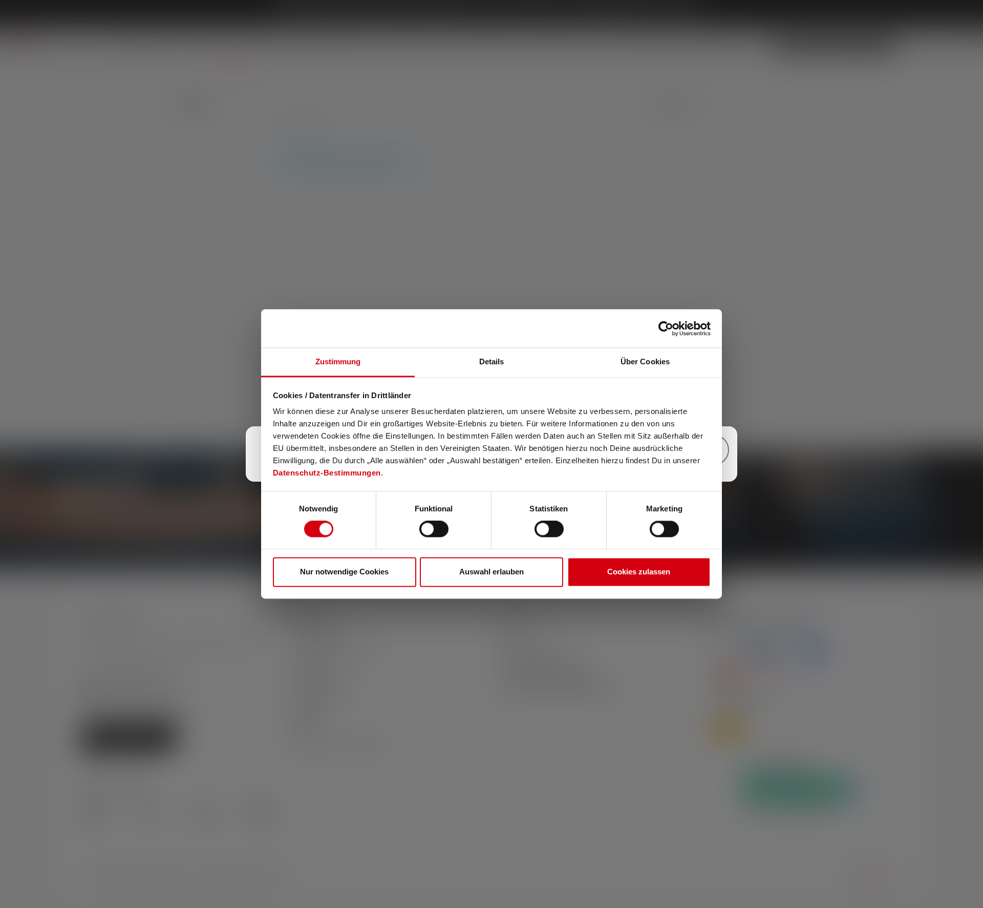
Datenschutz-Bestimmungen (327, 472)
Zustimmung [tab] (338, 361)
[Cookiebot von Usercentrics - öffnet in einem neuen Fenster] (666, 328)
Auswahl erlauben (491, 571)
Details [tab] (491, 361)
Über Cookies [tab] (645, 361)
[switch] (433, 529)
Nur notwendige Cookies (344, 571)
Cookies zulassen (638, 571)
